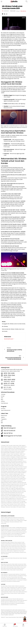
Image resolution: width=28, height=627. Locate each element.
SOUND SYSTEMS (5, 526)
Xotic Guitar (13, 507)
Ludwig (23, 479)
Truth (7, 504)
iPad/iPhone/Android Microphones (8, 600)
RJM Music (7, 491)
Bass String (15, 565)
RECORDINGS (4, 572)
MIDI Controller (10, 520)
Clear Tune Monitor (15, 454)
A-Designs (3, 445)
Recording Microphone (12, 578)
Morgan (3, 485)
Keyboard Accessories (18, 517)
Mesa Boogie (21, 482)
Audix (2, 449)
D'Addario (8, 457)
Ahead (2, 447)
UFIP (19, 504)
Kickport (18, 477)
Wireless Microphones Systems (8, 603)
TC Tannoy (14, 501)
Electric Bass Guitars (5, 570)
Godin (17, 469)
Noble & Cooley (4, 487)
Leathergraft (3, 479)
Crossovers (3, 534)
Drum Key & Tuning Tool (20, 546)
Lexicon (9, 479)
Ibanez (2, 474)
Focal (7, 467)
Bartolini (7, 451)
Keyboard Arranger (14, 519)
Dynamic (20, 461)
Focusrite (11, 467)
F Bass (7, 465)
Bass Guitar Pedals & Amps (18, 568)
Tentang (3, 394)
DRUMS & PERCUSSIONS (6, 540)
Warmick (8, 507)
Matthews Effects (4, 482)
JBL (17, 475)
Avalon (12, 449)
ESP (22, 464)
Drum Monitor (9, 552)
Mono (18, 484)
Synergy (14, 499)
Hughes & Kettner (21, 472)
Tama (23, 499)
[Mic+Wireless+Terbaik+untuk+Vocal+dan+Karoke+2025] (4, 14)
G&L (7, 468)
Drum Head (11, 546)
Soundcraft (12, 497)
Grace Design (4, 471)
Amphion (15, 447)
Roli (17, 492)
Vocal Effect (20, 601)
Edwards (5, 462)
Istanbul (11, 474)
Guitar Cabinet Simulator (15, 590)
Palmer (20, 487)
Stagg (10, 498)
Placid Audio (4, 489)
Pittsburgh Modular (20, 488)
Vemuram (10, 505)
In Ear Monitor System (6, 533)
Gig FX (14, 469)
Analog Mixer (18, 529)
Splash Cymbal (4, 545)
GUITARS (3, 584)
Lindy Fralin (13, 479)
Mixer (3, 530)
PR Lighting (14, 489)
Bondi (2, 452)
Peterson (3, 488)
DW (12, 461)
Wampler (3, 507)
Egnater (10, 462)
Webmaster (12, 11)
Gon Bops (22, 469)
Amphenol (9, 447)
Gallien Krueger (12, 468)
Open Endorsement (5, 410)
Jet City (20, 475)
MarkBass (20, 481)
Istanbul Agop (17, 474)
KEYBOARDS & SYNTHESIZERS (7, 516)
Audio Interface (4, 574)
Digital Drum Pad (17, 551)
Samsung (12, 494)
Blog (2, 399)
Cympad (3, 457)
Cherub (8, 454)
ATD (14, 448)
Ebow (24, 461)
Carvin (21, 452)
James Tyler (9, 475)
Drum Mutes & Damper (17, 548)
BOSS (5, 452)
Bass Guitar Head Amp (6, 568)
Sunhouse (3, 499)
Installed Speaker (5, 529)
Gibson (10, 469)
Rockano (20, 491)
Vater (5, 505)
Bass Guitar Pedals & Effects (17, 570)
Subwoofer (3, 536)
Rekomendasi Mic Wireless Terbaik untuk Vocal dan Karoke (13, 329)
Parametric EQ (9, 581)
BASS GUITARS (4, 562)
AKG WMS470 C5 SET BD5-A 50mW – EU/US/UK (13, 201)
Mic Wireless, (5, 326)
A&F (7, 445)
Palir (17, 487)
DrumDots (8, 461)
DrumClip (3, 461)
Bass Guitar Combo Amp (20, 567)
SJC (7, 495)
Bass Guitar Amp (22, 565)
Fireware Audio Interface (14, 574)
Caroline (17, 452)
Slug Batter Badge (16, 495)
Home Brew (3, 472)
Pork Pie (9, 489)
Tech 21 (18, 501)
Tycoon (15, 504)
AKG (18, 288)
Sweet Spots (9, 499)
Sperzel (2, 498)
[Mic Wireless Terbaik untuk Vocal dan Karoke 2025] (2, 14)
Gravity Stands (11, 471)
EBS (2, 462)
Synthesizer (6, 521)
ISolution (7, 474)
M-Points (3, 408)
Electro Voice (24, 462)
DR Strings (20, 459)
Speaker (20, 534)
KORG (6, 478)
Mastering (3, 581)
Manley (11, 481)
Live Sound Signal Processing (18, 533)
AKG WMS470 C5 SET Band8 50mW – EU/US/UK (13, 231)
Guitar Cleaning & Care (12, 587)
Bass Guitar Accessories (6, 564)
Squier (6, 498)
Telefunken (9, 502)
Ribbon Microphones (21, 600)
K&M (12, 477)
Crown (22, 455)
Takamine (19, 499)
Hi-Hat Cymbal (15, 543)
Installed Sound (4, 527)
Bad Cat (3, 451)
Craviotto (3, 455)
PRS (18, 489)
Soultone (7, 497)
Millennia (5, 484)
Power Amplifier (8, 530)
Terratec (22, 502)
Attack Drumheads (20, 448)
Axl (18, 449)
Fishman (21, 465)
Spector (24, 497)
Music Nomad (13, 485)
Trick (25, 502)
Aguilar (23, 445)
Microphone (23, 11)
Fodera (15, 467)
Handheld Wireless (20, 603)
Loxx (18, 479)
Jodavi (2, 477)
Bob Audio (18, 451)
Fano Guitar (11, 465)
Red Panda (22, 489)
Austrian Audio (7, 449)
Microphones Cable (17, 558)
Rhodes (2, 491)
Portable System (10, 536)
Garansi (3, 401)
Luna (2, 481)
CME (21, 454)
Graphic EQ (9, 534)
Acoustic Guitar (4, 586)
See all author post (8, 339)
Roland (6, 492)
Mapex (15, 481)
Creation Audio (9, 455)
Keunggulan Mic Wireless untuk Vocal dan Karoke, (13, 323)
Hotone (15, 472)
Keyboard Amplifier (5, 519)
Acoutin (10, 445)
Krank (9, 478)
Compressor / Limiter (21, 580)
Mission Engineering (11, 484)
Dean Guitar (20, 458)
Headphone (21, 575)
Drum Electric (10, 551)
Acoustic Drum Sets (5, 542)
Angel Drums (23, 447)
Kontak (2, 396)
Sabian (2, 494)
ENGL (15, 464)
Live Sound (12, 529)
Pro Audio (15, 534)
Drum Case (19, 545)
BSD (2, 422)
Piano (15, 520)
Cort (24, 454)
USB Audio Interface (13, 575)
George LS (3, 469)
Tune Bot (11, 504)
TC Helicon (8, 501)
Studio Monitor (16, 581)
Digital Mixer (24, 529)
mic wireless (8, 273)
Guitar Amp (6, 590)
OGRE (10, 487)
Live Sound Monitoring (16, 532)
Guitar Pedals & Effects (12, 593)
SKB (10, 495)
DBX (12, 458)
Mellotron (15, 482)
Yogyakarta (3, 419)
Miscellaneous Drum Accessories (17, 549)
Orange (13, 487)
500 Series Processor (11, 580)
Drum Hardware (15, 552)
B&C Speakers (23, 449)
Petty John (8, 488)
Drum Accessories (12, 545)
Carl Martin (12, 452)
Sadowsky (7, 494)
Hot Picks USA (10, 472)
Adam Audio (16, 445)
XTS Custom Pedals (21, 507)
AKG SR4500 (5, 166)
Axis (16, 449)
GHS (7, 469)
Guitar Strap (7, 589)
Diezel (7, 459)
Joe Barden (7, 477)
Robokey (15, 491)
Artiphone (11, 448)
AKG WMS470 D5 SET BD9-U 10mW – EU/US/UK (13, 210)
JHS (24, 475)
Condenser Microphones (6, 599)
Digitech (11, 459)
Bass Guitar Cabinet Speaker (7, 567)
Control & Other (12, 527)
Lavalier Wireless (13, 604)
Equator (18, 464)
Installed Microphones (21, 527)
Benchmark (12, 451)
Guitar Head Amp (22, 591)
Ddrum (15, 458)
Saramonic (17, 494)
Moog (25, 484)
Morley (7, 485)
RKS (11, 491)
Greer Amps (17, 471)
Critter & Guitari (16, 455)
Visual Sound (16, 505)
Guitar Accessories (19, 586)
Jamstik (14, 475)
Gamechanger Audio (21, 468)
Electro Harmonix (16, 462)
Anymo (2, 448)
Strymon (14, 498)
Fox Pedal (20, 467)
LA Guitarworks (22, 478)
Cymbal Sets (8, 543)
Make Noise (6, 481)
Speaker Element (16, 530)
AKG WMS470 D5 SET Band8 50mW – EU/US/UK (13, 217)
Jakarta (3, 417)
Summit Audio (20, 498)
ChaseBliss (3, 454)
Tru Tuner (4, 504)
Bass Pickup (9, 565)
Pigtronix (13, 488)
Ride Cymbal (22, 543)
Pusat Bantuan (4, 403)
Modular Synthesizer (14, 521)
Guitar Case (3, 587)
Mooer (21, 484)
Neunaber (22, 485)
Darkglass (13, 457)
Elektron (3, 464)
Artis (2, 398)
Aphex (6, 448)
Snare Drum (3, 551)
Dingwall (15, 459)
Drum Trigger (7, 549)
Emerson (8, 464)
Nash (18, 485)
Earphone (24, 532)
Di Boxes (9, 532)
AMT (19, 447)
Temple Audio (16, 502)
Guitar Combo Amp (13, 591)
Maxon (10, 482)
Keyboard (10, 517)
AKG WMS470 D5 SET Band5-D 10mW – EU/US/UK (14, 224)
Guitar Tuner (19, 589)
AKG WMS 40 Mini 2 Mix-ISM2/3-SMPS (11, 194)
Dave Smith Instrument (6, 458)
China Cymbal (18, 542)
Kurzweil (13, 478)
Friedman (3, 468)
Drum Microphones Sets (6, 548)
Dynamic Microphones (18, 599)
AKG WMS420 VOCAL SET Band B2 (11, 239)
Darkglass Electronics (21, 457)
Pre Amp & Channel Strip (11, 577)
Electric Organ (4, 517)
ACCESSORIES (4, 556)
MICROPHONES (4, 597)
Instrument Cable (9, 558)
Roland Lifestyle (11, 492)
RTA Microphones (5, 601)
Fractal (24, 467)
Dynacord (15, 461)
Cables (2, 558)
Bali (2, 421)
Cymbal (12, 542)
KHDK (15, 477)
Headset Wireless (5, 604)
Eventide (3, 465)
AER (20, 445)
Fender (16, 465)
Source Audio (18, 497)
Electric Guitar (11, 586)
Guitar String (13, 589)
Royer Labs (20, 492)
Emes (12, 464)
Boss (24, 288)
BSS (8, 452)
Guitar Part (20, 587)
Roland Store (4, 415)
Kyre (17, 478)
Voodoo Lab (22, 505)
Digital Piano (20, 520)
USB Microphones (13, 601)
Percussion (6, 553)
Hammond (23, 471)
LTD (20, 479)
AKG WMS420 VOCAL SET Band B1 (10, 246)
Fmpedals (3, 467)
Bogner (22, 451)
